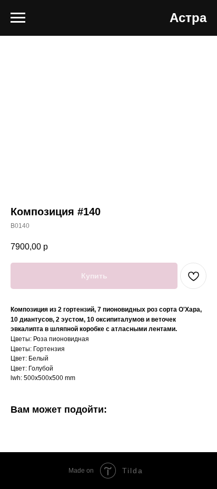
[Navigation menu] (18, 18)
